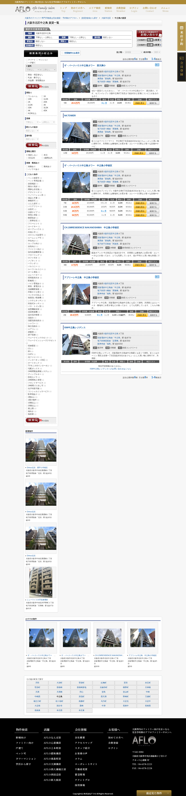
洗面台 (32, 318)
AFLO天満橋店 (52, 764)
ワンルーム (32, 96)
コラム (79, 758)
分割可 (32, 209)
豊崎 (81, 706)
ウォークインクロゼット (39, 338)
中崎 (148, 692)
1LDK (46, 99)
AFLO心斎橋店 (52, 742)
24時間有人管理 (36, 380)
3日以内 (31, 158)
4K (29, 110)
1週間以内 (48, 158)
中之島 (115, 71)
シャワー (33, 323)
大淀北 (126, 701)
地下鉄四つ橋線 (104, 82)
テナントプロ (82, 780)
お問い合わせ (150, 9)
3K (45, 105)
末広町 (148, 683)
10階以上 (33, 403)
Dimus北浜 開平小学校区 (37, 468)
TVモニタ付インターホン (40, 366)
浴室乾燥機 (34, 312)
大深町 (59, 683)
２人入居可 (34, 203)
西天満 (104, 697)
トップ (63, 9)
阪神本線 (101, 293)
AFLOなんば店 (52, 737)
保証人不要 (34, 198)
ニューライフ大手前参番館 (37, 600)
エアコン (33, 329)
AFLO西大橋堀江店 (55, 769)
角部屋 (32, 414)
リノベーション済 (37, 195)
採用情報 (80, 785)
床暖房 (32, 332)
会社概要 (80, 737)
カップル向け (35, 243)
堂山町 (126, 692)
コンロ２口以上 (36, 295)
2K (29, 102)
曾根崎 (59, 687)
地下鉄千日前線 (104, 244)
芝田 (126, 683)
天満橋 (59, 692)
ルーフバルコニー (37, 269)
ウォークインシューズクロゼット (41, 341)
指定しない (33, 155)
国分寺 (59, 706)
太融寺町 (103, 687)
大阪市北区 (108, 71)
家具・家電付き (36, 286)
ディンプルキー (36, 374)
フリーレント (35, 223)
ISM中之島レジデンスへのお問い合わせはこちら (110, 369)
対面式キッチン (36, 303)
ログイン (134, 9)
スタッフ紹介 (82, 748)
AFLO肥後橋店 (52, 753)
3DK (30, 108)
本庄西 (59, 710)
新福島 (108, 78)
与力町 (104, 701)
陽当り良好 (34, 186)
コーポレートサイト (86, 764)
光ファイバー (35, 357)
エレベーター (35, 275)
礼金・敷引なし (34, 77)
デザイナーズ (35, 192)
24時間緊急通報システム (39, 371)
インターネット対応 (38, 360)
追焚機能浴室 (35, 309)
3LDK (46, 108)
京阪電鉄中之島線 (105, 75)
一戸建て (32, 63)
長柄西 (148, 706)
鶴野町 (126, 687)
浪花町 (81, 697)
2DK (45, 102)
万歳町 (148, 697)
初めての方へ (78, 9)
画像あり (32, 166)
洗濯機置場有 (35, 289)
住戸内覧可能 (35, 388)
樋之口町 (37, 701)
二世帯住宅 (34, 221)
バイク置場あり (36, 283)
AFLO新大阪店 (52, 780)
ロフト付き (34, 258)
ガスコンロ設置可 (37, 235)
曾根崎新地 (81, 687)
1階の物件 (33, 400)
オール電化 (34, 272)
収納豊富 (33, 346)
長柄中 (126, 706)
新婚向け (21, 737)
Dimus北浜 (31, 512)
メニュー (165, 9)
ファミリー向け (36, 249)
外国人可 (33, 232)
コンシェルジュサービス (39, 391)
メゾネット (34, 261)
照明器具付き (35, 278)
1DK (30, 99)
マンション (43, 60)
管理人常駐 (34, 215)
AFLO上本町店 (52, 748)
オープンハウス (36, 229)
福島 (109, 293)
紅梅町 (104, 683)
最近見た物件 (154, 793)
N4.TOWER (70, 115)
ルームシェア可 (36, 238)
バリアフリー (35, 206)
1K (45, 96)
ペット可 (21, 753)
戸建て (20, 748)
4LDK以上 (32, 113)
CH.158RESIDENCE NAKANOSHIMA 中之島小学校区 (91, 227)
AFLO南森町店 (52, 758)
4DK (45, 110)
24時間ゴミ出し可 (37, 385)
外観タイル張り (36, 292)
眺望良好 (33, 218)
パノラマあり (33, 169)
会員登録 (120, 9)
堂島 (103, 692)
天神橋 (148, 687)
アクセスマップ (84, 742)
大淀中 (148, 701)
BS (30, 351)
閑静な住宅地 (35, 189)
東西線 (100, 78)
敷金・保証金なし (35, 75)
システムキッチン (37, 300)
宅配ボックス (35, 368)
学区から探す (23, 764)
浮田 (37, 683)
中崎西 (37, 697)
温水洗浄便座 (35, 315)
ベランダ (33, 263)
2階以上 (32, 397)
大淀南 (37, 706)
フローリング (35, 255)
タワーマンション (26, 758)
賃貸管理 (80, 774)
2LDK (30, 105)
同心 (81, 692)
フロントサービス (37, 383)
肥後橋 (115, 82)
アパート (32, 60)
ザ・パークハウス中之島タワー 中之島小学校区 (88, 165)
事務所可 (33, 201)
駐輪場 (32, 281)
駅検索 (108, 9)
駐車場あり (34, 394)
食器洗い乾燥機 (36, 298)
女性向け (33, 246)
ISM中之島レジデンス (75, 327)
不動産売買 (81, 769)
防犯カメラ (34, 377)
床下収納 (33, 335)
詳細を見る (139, 103)
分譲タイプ (34, 212)
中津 (103, 706)
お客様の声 (81, 753)
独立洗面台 (34, 326)
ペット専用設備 (36, 181)
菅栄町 (81, 683)
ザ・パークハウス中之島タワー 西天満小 (85, 65)
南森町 (81, 701)
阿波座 (115, 244)
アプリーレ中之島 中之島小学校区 (81, 277)
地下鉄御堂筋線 (104, 341)
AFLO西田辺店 (52, 774)
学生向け (33, 241)
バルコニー (34, 266)
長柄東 (37, 710)
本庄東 (81, 710)
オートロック (35, 363)
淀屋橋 (115, 341)
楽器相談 (33, 184)
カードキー (34, 226)
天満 (37, 692)
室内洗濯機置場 (36, 252)
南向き (32, 411)
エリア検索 (95, 9)
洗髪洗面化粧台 (36, 320)
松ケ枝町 (59, 701)
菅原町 (37, 687)
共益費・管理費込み (36, 80)
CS (30, 348)
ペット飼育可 (35, 178)
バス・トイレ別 (36, 306)
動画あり (47, 166)
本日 (46, 155)
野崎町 (126, 697)
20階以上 (33, 406)
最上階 (32, 408)
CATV (31, 354)
